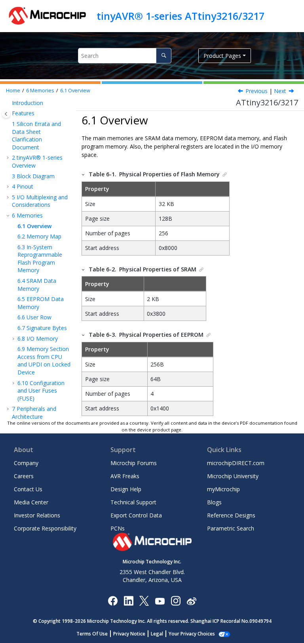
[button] (9, 103)
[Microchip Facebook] (113, 600)
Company (26, 463)
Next (280, 91)
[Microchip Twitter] (144, 600)
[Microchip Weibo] (191, 600)
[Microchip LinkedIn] (128, 600)
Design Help (125, 489)
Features (23, 113)
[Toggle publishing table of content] (6, 114)
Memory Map (39, 236)
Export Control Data (136, 515)
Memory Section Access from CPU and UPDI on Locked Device (43, 360)
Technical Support (133, 502)
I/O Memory (37, 338)
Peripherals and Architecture (34, 412)
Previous (256, 91)
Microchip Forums (133, 463)
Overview (75, 90)
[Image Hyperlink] (160, 600)
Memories (40, 90)
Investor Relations (37, 515)
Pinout (22, 186)
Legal (157, 633)
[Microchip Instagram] (175, 600)
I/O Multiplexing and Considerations (40, 201)
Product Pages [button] (222, 55)
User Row (34, 317)
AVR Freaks (124, 476)
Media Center (31, 502)
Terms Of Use (92, 633)
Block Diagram (33, 176)
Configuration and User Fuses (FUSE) (41, 390)
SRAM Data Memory (36, 284)
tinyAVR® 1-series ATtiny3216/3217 (180, 16)
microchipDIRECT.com (235, 463)
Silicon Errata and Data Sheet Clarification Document (36, 135)
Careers (24, 476)
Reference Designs (231, 515)
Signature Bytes (42, 328)
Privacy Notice (129, 633)
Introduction (27, 103)
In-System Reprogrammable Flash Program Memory (39, 258)
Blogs (214, 502)
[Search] (163, 55)
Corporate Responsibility (45, 528)
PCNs (117, 528)
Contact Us (28, 489)
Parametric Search (230, 528)
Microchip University (232, 476)
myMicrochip (223, 489)
